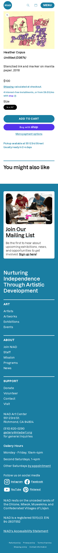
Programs (11, 362)
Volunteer (11, 393)
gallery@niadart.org (18, 432)
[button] (28, 5)
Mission (9, 357)
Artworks (10, 316)
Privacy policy (29, 543)
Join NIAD (10, 347)
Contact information (38, 547)
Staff (7, 352)
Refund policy (15, 543)
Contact (9, 398)
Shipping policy (20, 547)
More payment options (29, 134)
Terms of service (44, 543)
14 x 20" (10, 107)
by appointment (39, 465)
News (8, 368)
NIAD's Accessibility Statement (26, 531)
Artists (8, 311)
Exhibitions (11, 321)
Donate (9, 388)
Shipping (9, 87)
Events (8, 327)
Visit (7, 403)
